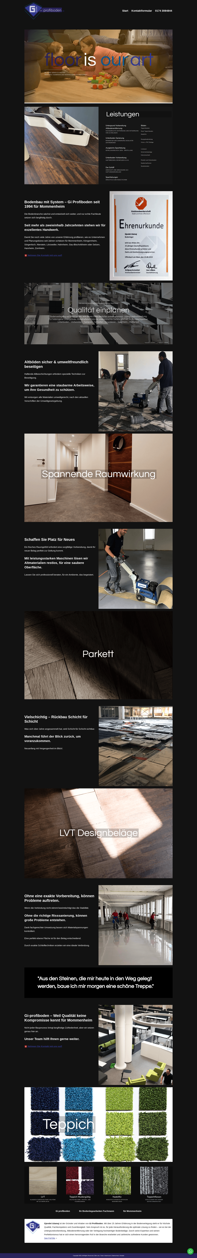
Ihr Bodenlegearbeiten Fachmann (96, 1211)
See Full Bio (49, 1238)
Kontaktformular (141, 10)
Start (125, 10)
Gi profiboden (63, 1211)
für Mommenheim (132, 1211)
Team (102, 1255)
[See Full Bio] (56, 1238)
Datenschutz (115, 1255)
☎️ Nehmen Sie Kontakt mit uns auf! (43, 255)
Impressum (108, 1255)
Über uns (96, 1255)
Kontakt (122, 1255)
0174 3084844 (163, 10)
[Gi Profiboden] (44, 10)
